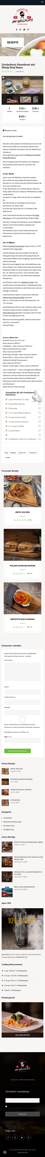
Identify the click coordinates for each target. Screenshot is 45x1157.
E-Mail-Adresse (10, 697)
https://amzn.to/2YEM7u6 (22, 346)
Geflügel (13, 453)
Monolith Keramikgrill (16, 246)
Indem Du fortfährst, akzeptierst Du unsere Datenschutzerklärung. (21, 1109)
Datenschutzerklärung (26, 1080)
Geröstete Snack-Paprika (22, 619)
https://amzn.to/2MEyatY (29, 366)
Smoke (8, 457)
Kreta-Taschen (22, 512)
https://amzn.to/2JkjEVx (28, 354)
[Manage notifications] (5, 1152)
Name (6, 687)
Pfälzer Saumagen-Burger (22, 566)
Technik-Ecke (9, 826)
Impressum (14, 1080)
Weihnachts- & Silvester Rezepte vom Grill (28, 873)
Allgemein (7, 818)
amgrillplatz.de (22, 1152)
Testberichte (8, 830)
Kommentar (9, 660)
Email (7, 1097)
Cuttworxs (18, 954)
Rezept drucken (11, 130)
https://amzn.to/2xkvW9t (12, 352)
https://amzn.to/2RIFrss (11, 343)
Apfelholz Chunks (27, 282)
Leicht (20, 136)
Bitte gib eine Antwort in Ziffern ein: (16, 732)
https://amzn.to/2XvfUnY (12, 363)
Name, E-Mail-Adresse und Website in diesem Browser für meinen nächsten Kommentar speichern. (22, 726)
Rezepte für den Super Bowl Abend (28, 842)
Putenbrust (33, 453)
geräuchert (22, 453)
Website (7, 707)
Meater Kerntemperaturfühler (14, 297)
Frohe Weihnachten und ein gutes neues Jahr (28, 858)
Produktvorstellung (12, 822)
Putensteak (15, 800)
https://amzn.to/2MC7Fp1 (23, 357)
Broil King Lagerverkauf (24, 887)
